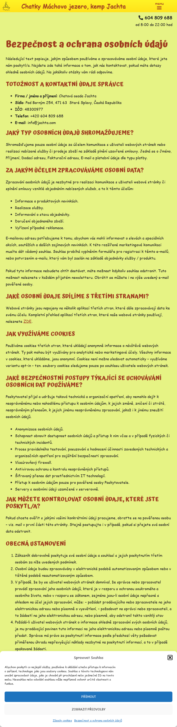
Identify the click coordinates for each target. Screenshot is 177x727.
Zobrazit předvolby (89, 709)
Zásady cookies (62, 720)
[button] (170, 657)
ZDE (28, 321)
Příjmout (88, 696)
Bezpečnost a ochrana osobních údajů (98, 720)
